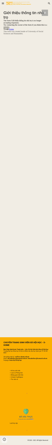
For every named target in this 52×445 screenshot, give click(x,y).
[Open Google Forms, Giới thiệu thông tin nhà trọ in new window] (45, 13)
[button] (3, 3)
